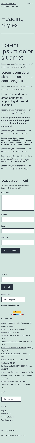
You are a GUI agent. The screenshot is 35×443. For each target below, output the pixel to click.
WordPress (21, 435)
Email (4, 226)
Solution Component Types (11, 341)
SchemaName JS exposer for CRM (14, 360)
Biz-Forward (8, 3)
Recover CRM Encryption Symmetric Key (16, 323)
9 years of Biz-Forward (10, 354)
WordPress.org (7, 420)
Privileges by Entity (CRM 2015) (13, 366)
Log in (3, 411)
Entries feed (5, 414)
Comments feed (7, 417)
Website (4, 237)
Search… (4, 274)
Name (4, 215)
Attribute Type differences (11, 335)
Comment (5, 192)
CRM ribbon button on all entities (13, 348)
